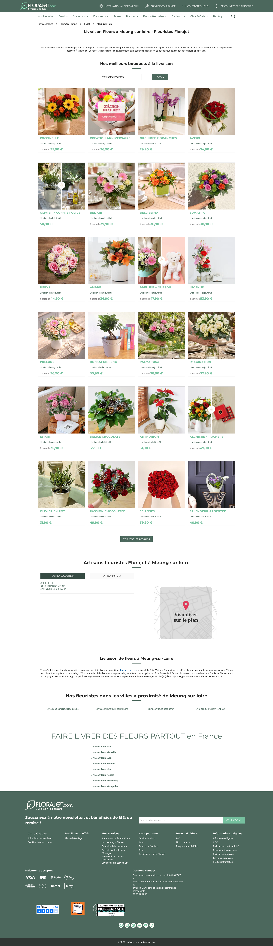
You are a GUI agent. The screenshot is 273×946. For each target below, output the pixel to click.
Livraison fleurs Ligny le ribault (210, 709)
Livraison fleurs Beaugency (161, 709)
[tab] (47, 16)
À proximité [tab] (112, 575)
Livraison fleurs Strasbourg (104, 780)
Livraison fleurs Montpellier (104, 786)
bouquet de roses (128, 670)
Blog (141, 850)
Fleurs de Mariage (73, 838)
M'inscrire (234, 820)
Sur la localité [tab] (62, 575)
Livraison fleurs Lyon (101, 758)
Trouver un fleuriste (148, 846)
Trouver (159, 76)
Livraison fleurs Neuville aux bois (63, 709)
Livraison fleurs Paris (101, 746)
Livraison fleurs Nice (101, 769)
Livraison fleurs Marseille (103, 752)
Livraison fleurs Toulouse (103, 763)
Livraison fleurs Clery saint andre (112, 709)
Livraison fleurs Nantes (102, 775)
